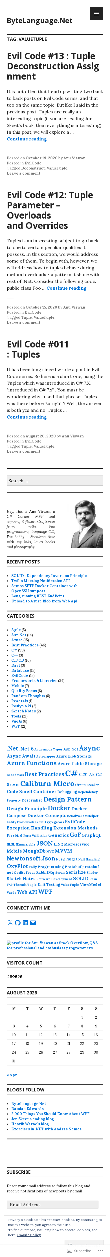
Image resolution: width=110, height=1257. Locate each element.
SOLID (81, 878)
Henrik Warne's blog (30, 1124)
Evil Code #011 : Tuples (38, 349)
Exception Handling (29, 828)
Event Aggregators (49, 822)
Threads (20, 885)
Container (44, 791)
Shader (92, 873)
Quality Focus (24, 690)
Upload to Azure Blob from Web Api (44, 601)
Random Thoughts (28, 696)
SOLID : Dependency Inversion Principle (49, 575)
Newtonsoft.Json (31, 858)
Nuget (72, 859)
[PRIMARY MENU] (96, 13)
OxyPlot (17, 866)
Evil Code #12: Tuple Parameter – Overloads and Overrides (50, 210)
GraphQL (92, 835)
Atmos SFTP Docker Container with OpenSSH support (44, 588)
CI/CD (17, 660)
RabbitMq (45, 872)
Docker (59, 808)
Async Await (21, 756)
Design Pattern (67, 799)
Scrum (60, 873)
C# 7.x (87, 774)
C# (14, 650)
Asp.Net (18, 635)
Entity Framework (20, 822)
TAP (10, 885)
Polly (33, 867)
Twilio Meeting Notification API (40, 580)
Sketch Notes (23, 711)
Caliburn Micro (47, 783)
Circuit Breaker (87, 785)
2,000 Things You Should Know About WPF (50, 1113)
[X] (10, 922)
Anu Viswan (74, 158)
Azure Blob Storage (74, 756)
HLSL (11, 844)
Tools (16, 716)
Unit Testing (49, 884)
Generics (58, 835)
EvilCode (33, 163)
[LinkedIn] (25, 922)
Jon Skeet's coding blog (32, 1119)
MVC (50, 851)
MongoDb (34, 851)
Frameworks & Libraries (34, 680)
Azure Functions (32, 763)
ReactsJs (19, 701)
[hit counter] (15, 978)
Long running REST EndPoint (37, 596)
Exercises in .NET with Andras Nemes (46, 1129)
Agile (16, 630)
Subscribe (18, 1172)
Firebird (15, 835)
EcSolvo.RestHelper (82, 816)
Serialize (76, 872)
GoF (75, 834)
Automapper (45, 756)
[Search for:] (55, 481)
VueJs (16, 721)
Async (89, 748)
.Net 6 (26, 748)
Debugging (67, 791)
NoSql (60, 859)
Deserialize (32, 800)
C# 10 (14, 785)
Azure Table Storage (80, 763)
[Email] (33, 922)
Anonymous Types (48, 749)
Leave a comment (23, 173)
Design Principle (27, 808)
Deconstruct (33, 168)
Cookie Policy (29, 1235)
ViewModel (90, 884)
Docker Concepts (46, 815)
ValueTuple (57, 168)
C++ (14, 655)
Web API (27, 892)
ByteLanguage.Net (39, 20)
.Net (12, 748)
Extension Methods (75, 828)
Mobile (17, 685)
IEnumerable (26, 844)
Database (20, 670)
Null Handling (89, 859)
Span (93, 879)
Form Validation (35, 836)
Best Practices (25, 645)
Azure (17, 640)
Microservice (76, 844)
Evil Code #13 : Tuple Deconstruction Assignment (53, 66)
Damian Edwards (27, 1108)
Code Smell (19, 791)
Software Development (54, 879)
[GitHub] (17, 922)
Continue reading (27, 139)
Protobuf (73, 866)
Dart (15, 665)
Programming (51, 866)
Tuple (26, 317)
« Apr (12, 1075)
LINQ (58, 844)
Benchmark (15, 775)
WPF (15, 726)
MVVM (63, 850)
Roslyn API (21, 706)
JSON (44, 843)
